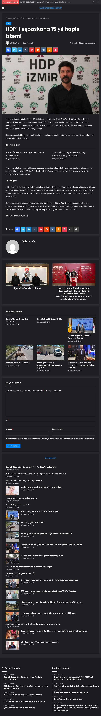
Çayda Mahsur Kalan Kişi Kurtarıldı (17, 320)
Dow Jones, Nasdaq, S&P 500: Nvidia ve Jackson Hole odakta (33, 624)
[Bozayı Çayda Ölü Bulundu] (19, 352)
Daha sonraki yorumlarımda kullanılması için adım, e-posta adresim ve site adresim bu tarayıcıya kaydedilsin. (51, 439)
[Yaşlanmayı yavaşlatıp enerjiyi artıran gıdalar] (12, 490)
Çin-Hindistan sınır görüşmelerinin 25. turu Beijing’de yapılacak (49, 580)
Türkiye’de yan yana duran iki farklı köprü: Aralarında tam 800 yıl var (51, 602)
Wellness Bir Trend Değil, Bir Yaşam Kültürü (36, 2)
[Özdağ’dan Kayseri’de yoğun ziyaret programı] (12, 559)
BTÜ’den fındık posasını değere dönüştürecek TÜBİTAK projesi (48, 591)
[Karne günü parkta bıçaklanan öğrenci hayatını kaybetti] (50, 352)
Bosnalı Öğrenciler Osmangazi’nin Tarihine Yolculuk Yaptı (31, 467)
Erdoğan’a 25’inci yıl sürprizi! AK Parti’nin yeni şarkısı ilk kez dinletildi (81, 365)
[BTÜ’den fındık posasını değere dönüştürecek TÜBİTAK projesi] (12, 594)
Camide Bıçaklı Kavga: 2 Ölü (49, 319)
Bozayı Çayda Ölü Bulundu (17, 363)
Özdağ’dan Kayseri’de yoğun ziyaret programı (42, 555)
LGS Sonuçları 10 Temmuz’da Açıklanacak (39, 642)
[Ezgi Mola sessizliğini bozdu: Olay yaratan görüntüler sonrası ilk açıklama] (12, 634)
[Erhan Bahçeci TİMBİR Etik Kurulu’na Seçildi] (81, 325)
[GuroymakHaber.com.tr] (50, 8)
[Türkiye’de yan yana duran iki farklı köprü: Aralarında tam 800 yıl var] (12, 605)
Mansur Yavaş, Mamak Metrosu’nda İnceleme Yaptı (29, 566)
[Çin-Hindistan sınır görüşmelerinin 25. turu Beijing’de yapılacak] (12, 583)
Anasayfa (11, 18)
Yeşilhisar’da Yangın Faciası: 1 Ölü (21, 573)
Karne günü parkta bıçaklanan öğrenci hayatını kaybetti (49, 365)
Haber (18, 18)
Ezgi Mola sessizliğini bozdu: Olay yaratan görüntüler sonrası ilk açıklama (54, 631)
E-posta (9, 429)
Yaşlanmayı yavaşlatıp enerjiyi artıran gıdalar (41, 487)
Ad (7, 420)
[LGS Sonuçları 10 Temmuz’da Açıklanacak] (12, 645)
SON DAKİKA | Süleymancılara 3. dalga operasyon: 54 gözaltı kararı (36, 474)
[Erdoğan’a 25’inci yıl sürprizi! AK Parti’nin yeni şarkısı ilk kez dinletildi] (81, 352)
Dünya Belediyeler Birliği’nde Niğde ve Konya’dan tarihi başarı (48, 613)
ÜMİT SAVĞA (15, 43)
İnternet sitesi (57, 429)
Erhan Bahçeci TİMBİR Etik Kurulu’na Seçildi (79, 336)
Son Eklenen (50, 458)
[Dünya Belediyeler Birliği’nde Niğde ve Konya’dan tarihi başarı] (12, 616)
